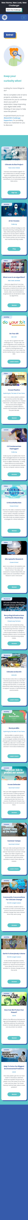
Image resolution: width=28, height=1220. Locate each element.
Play (14, 249)
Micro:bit (14, 337)
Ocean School (14, 506)
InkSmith (14, 675)
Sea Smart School (14, 788)
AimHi (14, 1016)
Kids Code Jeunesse (14, 280)
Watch (14, 305)
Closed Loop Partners (14, 621)
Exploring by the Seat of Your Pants (14, 731)
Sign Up (14, 193)
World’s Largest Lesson (14, 903)
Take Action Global (14, 168)
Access (14, 474)
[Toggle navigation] (24, 17)
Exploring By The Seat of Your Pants (14, 393)
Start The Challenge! (14, 10)
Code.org (14, 224)
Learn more (14, 362)
